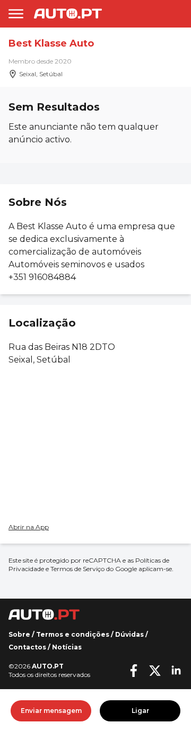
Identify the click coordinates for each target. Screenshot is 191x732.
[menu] (15, 13)
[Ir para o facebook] (133, 670)
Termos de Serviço (77, 569)
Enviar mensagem (51, 711)
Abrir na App (28, 527)
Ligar (140, 711)
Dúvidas (129, 634)
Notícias (67, 647)
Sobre (19, 634)
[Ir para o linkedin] (176, 670)
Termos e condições (72, 634)
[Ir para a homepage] (68, 13)
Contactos (27, 647)
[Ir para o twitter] (155, 670)
